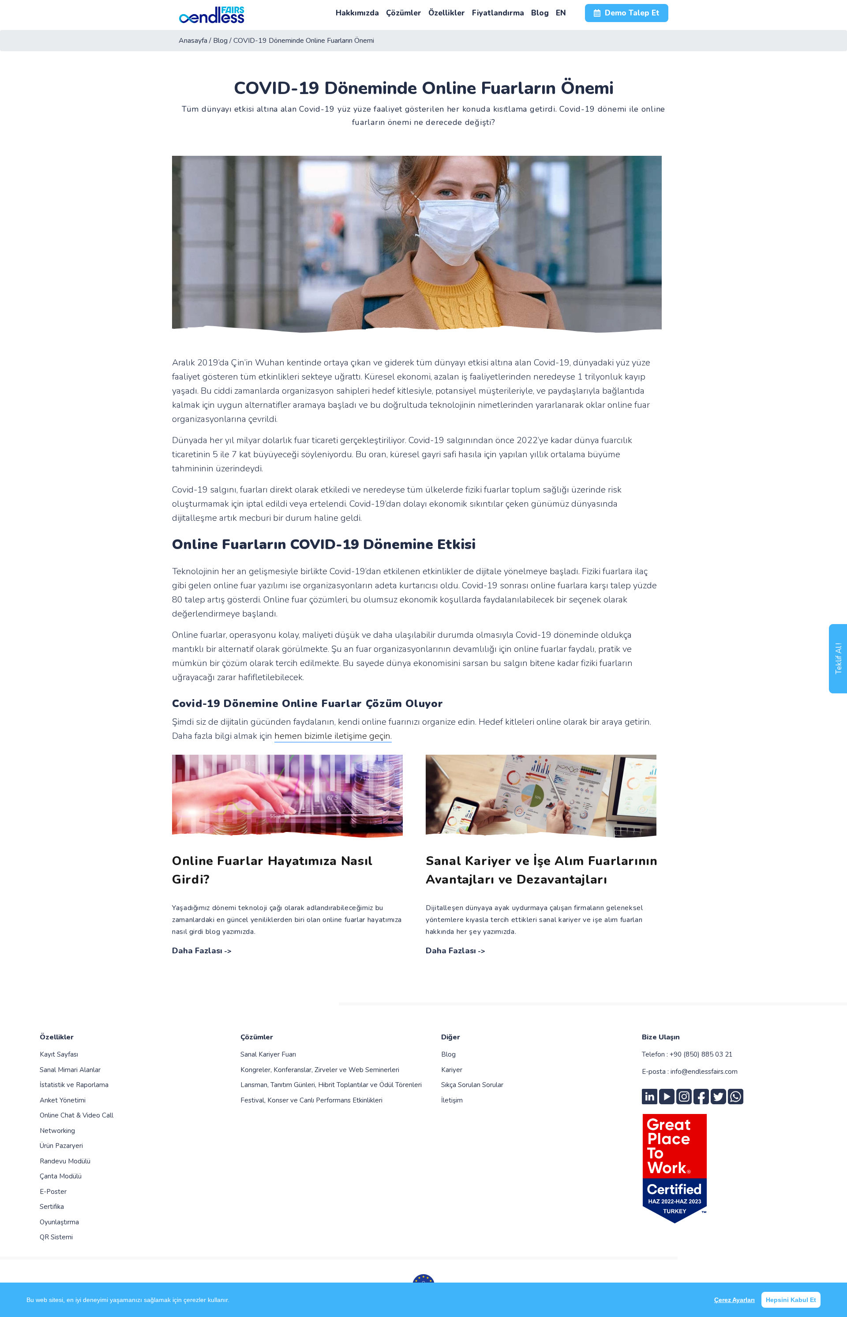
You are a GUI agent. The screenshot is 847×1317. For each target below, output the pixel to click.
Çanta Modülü (61, 1176)
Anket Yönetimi (63, 1100)
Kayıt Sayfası (59, 1054)
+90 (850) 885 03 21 (701, 1054)
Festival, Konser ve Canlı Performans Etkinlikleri (311, 1100)
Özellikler (57, 1037)
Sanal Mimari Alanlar (70, 1069)
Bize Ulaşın (661, 1037)
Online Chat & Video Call (76, 1115)
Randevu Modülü (65, 1161)
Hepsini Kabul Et (791, 1299)
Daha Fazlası (197, 950)
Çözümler (256, 1037)
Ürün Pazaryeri (61, 1145)
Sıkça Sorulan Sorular (472, 1084)
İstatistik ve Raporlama (74, 1084)
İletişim (452, 1100)
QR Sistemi (56, 1237)
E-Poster (53, 1191)
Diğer (450, 1037)
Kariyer (451, 1069)
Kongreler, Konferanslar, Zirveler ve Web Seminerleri (319, 1069)
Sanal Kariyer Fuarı (268, 1054)
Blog (448, 1054)
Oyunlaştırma (59, 1222)
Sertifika (52, 1206)
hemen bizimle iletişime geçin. (333, 736)
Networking (57, 1130)
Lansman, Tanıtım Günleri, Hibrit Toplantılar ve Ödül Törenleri (331, 1084)
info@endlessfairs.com (704, 1071)
